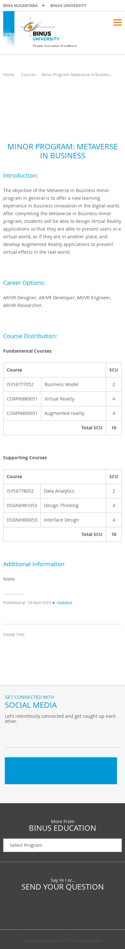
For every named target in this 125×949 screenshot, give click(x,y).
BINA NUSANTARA (20, 5)
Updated (64, 603)
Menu (117, 22)
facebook (9, 646)
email (57, 646)
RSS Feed (43, 734)
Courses (28, 74)
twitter (25, 646)
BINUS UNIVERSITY (68, 5)
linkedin (41, 646)
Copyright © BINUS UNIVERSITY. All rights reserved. (62, 941)
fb (11, 734)
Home (8, 74)
